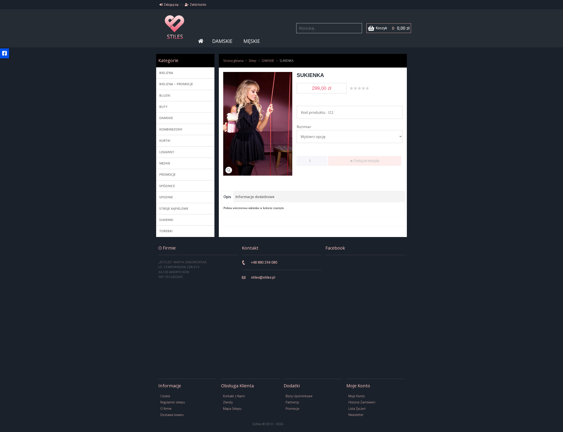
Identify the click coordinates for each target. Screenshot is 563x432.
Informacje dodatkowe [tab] (255, 196)
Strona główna (233, 61)
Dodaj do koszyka (366, 160)
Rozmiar (304, 126)
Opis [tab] (227, 196)
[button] (4, 53)
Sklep (252, 61)
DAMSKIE (268, 61)
